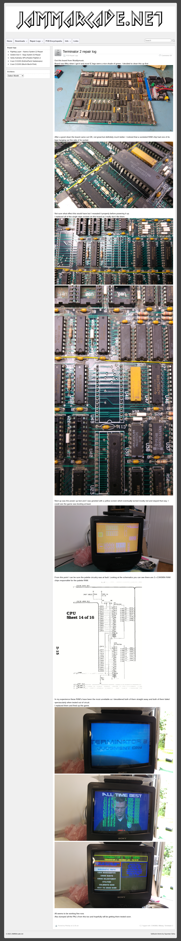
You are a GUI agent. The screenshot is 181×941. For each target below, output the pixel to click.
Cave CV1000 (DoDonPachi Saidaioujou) (26, 61)
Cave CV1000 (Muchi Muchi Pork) (23, 64)
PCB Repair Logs (72, 55)
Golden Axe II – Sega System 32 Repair (25, 55)
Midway (161, 925)
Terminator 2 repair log (79, 51)
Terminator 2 (168, 925)
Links (76, 41)
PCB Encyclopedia (54, 41)
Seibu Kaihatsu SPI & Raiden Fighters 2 (25, 58)
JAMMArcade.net (17, 934)
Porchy (67, 925)
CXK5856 (154, 925)
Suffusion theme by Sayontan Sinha (163, 934)
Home (9, 41)
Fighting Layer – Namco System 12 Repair (26, 52)
